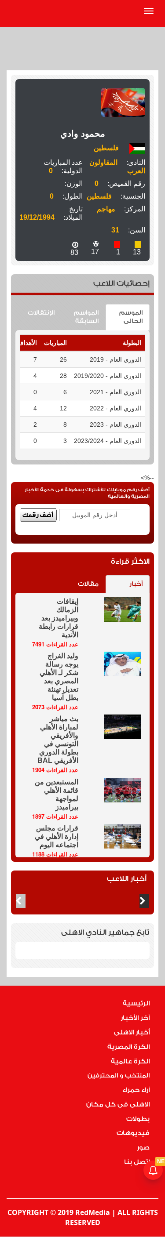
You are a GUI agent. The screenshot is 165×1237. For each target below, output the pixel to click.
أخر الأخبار (135, 1018)
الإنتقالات (41, 312)
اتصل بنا (137, 1162)
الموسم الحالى (131, 317)
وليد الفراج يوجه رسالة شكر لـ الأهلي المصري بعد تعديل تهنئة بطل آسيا (59, 676)
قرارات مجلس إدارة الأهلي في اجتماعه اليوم (56, 836)
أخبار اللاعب (127, 878)
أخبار (136, 584)
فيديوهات (133, 1133)
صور (143, 1147)
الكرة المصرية (128, 1047)
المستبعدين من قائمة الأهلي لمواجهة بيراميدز (56, 794)
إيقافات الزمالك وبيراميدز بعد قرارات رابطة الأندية (58, 618)
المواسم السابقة (86, 317)
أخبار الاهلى (132, 1032)
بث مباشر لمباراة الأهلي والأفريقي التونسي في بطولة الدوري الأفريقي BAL (57, 739)
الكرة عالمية (130, 1061)
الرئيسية (136, 1003)
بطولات (138, 1119)
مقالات (88, 584)
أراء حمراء (136, 1090)
